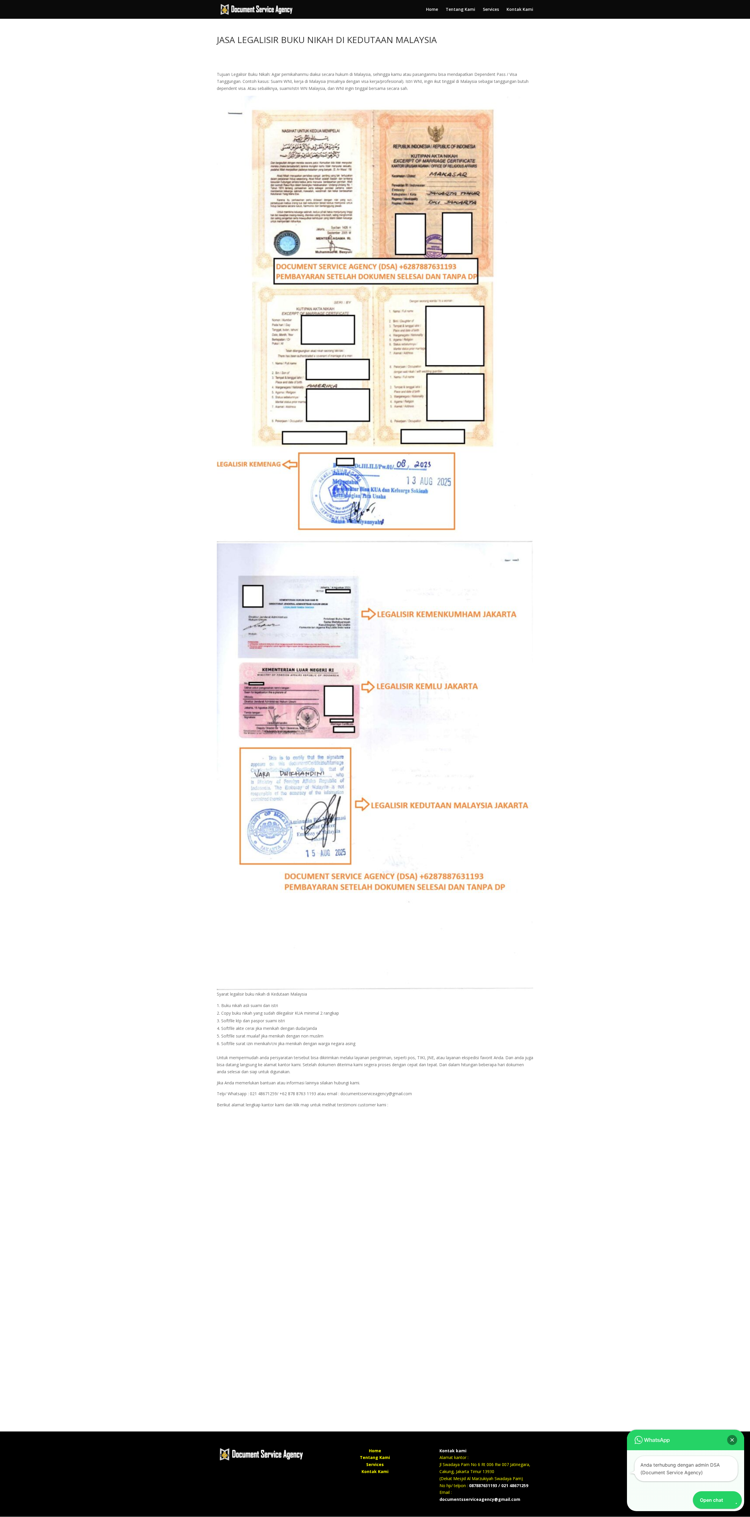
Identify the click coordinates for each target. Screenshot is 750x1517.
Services (491, 9)
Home (432, 9)
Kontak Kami (520, 9)
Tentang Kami (460, 9)
